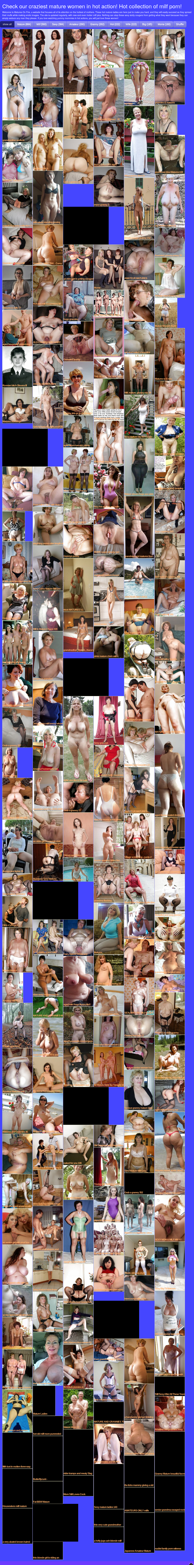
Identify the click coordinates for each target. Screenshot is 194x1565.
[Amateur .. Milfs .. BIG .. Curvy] (48, 244)
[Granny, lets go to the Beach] (78, 388)
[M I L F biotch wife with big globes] (17, 1264)
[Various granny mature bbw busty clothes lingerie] (139, 1089)
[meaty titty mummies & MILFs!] (17, 685)
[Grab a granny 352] (139, 1183)
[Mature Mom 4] (17, 949)
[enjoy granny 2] (109, 186)
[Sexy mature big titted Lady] (139, 416)
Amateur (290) (77, 24)
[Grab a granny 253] (139, 1121)
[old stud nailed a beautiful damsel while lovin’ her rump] (139, 338)
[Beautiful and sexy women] (170, 895)
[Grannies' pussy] (78, 341)
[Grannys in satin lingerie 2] (109, 336)
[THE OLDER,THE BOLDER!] (109, 367)
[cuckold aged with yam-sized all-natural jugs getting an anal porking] (109, 1273)
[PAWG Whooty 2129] (139, 1254)
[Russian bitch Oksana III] (17, 366)
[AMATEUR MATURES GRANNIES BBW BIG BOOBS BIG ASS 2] (139, 789)
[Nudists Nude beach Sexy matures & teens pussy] (109, 1238)
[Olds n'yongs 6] (17, 911)
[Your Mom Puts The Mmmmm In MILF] (48, 1311)
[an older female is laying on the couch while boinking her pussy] (109, 969)
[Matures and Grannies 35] (17, 1113)
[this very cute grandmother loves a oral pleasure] (109, 1517)
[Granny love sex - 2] (139, 1025)
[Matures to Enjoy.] (170, 354)
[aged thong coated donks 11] (170, 775)
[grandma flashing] (109, 882)
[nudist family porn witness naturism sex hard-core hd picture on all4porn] (170, 1531)
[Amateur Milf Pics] (12, 987)
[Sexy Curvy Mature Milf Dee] (48, 567)
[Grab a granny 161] (170, 597)
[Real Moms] (139, 44)
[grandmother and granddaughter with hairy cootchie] (17, 1332)
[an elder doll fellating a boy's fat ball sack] (48, 1151)
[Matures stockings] (17, 405)
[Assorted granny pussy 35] (170, 242)
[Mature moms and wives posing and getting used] (109, 1000)
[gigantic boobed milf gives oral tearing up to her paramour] (109, 1203)
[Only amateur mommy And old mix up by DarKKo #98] (109, 1381)
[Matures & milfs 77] (17, 287)
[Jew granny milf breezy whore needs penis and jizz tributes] (48, 702)
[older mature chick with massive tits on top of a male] (109, 641)
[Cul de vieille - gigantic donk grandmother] (139, 656)
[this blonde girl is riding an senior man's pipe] (48, 1550)
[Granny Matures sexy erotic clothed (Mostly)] (139, 921)
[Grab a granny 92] (78, 161)
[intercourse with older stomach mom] (139, 1287)
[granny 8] (48, 107)
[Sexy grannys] (109, 720)
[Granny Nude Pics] (9, 762)
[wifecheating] (13, 525)
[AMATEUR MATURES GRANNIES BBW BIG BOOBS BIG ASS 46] (78, 508)
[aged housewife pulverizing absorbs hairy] (17, 327)
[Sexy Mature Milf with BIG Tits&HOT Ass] (17, 798)
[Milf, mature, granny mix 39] (139, 374)
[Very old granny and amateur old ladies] (170, 436)
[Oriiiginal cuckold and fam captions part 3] (109, 399)
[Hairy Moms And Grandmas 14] (78, 1283)
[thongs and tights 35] (17, 846)
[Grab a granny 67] (139, 616)
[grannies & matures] (170, 81)
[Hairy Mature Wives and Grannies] (78, 937)
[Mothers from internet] (17, 48)
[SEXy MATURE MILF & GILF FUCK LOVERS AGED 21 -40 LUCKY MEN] (139, 995)
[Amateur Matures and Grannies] (17, 1070)
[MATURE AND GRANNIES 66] (48, 1006)
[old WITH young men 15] (78, 116)
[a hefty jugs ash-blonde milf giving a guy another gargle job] (109, 1534)
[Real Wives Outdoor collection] (139, 881)
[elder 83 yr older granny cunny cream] (170, 1013)
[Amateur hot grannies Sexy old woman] (170, 1413)
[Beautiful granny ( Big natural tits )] (170, 1056)
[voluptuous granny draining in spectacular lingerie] (170, 472)
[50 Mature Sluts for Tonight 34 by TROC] (109, 1066)
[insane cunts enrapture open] (170, 929)
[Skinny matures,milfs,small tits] (48, 407)
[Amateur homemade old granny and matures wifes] (48, 748)
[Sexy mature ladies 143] (109, 1486)
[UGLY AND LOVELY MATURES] (17, 488)
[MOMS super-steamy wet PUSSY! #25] (109, 531)
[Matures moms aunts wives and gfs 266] (109, 799)
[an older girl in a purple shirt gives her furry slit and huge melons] (48, 826)
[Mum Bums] (139, 1360)
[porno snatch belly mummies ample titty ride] (109, 760)
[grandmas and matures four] (139, 526)
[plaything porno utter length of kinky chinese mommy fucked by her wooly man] (48, 525)
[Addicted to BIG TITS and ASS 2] (48, 1037)
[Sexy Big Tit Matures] (170, 1265)
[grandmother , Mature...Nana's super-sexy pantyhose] (78, 631)
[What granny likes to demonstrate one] (139, 141)
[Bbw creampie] (17, 1153)
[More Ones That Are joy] (78, 469)
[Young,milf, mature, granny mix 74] (109, 1166)
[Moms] (109, 266)
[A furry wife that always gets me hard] (17, 94)
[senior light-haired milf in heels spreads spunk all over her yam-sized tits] (17, 1300)
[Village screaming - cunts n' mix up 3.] (139, 836)
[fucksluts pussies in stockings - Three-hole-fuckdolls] (78, 1366)
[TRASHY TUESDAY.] (17, 162)
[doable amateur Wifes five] (109, 841)
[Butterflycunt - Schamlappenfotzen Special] (48, 1458)
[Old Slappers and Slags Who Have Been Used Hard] (109, 1135)
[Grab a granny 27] (78, 797)
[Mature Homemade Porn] (166, 119)
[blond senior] (109, 601)
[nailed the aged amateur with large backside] (17, 1190)
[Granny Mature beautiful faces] (170, 1453)
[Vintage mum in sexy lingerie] (170, 277)
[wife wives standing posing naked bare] (48, 197)
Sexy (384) (58, 24)
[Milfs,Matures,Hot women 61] (78, 1323)
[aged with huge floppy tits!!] (78, 981)
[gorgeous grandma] (48, 655)
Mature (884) (24, 24)
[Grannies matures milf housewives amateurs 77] (17, 246)
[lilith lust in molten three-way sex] (17, 1450)
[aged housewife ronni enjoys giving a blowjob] (78, 1024)
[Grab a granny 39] (17, 601)
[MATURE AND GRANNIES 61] (170, 861)
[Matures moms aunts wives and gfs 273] (170, 1141)
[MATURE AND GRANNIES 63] (170, 708)
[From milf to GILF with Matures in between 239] (48, 486)
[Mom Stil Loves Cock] (139, 300)
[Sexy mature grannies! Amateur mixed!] (17, 884)
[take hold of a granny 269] (170, 555)
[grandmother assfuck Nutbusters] (17, 130)
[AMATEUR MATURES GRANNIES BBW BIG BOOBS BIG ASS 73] (139, 259)
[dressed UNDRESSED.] (48, 57)
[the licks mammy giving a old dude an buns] (139, 1471)
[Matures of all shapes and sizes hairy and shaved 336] (48, 1228)
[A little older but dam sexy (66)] (17, 562)
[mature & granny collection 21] (17, 204)
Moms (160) (164, 24)
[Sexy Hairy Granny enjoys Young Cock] (139, 699)
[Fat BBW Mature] (48, 1492)
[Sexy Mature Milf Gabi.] (139, 1152)
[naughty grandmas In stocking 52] (78, 1231)
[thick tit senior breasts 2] (48, 1358)
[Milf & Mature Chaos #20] (48, 610)
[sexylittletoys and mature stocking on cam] (17, 1410)
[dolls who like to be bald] (78, 738)
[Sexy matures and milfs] (48, 936)
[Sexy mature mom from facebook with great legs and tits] (48, 1271)
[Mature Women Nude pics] (166, 312)
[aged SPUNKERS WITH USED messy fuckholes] (170, 398)
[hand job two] (139, 958)
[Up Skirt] (139, 82)
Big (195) (147, 24)
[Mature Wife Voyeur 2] (78, 869)
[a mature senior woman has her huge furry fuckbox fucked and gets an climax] (139, 1053)
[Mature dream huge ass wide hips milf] (139, 467)
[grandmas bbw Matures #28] (170, 154)
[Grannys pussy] (78, 541)
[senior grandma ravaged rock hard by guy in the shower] (170, 1493)
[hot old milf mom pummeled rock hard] (48, 1425)
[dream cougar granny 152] (139, 208)
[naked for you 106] (78, 1144)
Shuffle (180, 24)
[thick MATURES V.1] (78, 584)
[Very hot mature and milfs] (109, 485)
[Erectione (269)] (109, 48)
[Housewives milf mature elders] (17, 1488)
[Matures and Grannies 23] (139, 744)
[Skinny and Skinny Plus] (78, 834)
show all (7, 24)
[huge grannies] (78, 300)
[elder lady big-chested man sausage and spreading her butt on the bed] (48, 1187)
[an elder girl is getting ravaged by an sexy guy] (78, 262)
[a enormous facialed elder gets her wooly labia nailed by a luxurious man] (170, 957)
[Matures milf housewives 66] (48, 285)
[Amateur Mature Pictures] (170, 1183)
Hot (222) (115, 24)
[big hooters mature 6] (170, 200)
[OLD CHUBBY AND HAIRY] (48, 324)
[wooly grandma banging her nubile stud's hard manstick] (78, 61)
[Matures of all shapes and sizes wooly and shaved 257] (48, 1113)
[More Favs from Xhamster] (109, 441)
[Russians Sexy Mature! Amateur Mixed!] (48, 861)
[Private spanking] (17, 1025)
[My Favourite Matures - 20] (109, 94)
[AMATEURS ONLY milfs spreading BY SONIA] (139, 1499)
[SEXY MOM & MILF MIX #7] (170, 1218)
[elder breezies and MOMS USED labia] (109, 1443)
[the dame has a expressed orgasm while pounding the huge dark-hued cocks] (48, 1074)
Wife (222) (131, 24)
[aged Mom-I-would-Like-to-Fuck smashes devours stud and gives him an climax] (78, 431)
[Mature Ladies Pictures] (44, 1400)
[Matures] (109, 928)
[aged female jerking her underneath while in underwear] (170, 1095)
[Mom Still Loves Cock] (78, 1485)
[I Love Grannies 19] (170, 43)
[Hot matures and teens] (17, 641)
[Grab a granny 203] (170, 511)
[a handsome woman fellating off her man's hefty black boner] (139, 1401)
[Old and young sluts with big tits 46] (170, 1313)
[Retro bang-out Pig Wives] (109, 303)
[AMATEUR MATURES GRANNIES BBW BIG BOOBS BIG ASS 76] (48, 364)
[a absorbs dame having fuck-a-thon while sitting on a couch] (78, 1182)
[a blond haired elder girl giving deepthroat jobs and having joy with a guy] (139, 1437)
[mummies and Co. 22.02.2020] (48, 790)
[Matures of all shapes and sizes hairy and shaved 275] (78, 1064)
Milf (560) (42, 24)
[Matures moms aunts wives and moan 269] (139, 1214)
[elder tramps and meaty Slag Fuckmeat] (78, 1452)
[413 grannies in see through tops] (170, 1356)
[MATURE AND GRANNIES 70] (109, 1412)
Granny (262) (97, 24)
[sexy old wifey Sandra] (170, 638)
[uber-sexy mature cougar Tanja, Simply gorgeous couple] (48, 975)
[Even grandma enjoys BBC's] (109, 1349)
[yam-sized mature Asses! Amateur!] (109, 565)
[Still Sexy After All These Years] (170, 1386)
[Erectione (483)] (48, 148)
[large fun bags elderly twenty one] (17, 1369)
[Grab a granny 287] (17, 727)
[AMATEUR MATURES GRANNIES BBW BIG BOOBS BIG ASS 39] (139, 578)
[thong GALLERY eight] (109, 143)
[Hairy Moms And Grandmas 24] (170, 672)
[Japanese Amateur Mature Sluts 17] (139, 1532)
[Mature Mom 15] (78, 1408)
